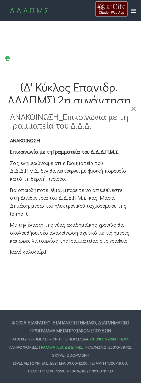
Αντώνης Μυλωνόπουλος (109, 339)
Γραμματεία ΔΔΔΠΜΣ (60, 347)
